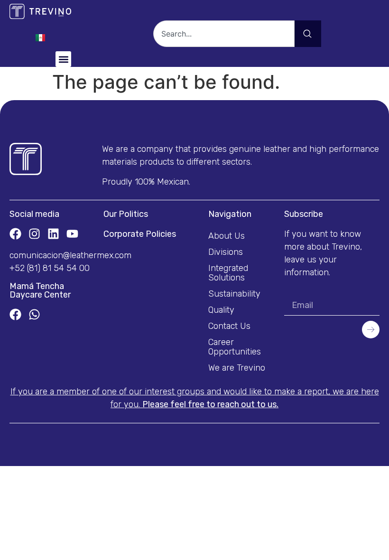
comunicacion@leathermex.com (70, 255)
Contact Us (229, 326)
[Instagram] (34, 234)
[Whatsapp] (34, 314)
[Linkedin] (53, 234)
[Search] (308, 33)
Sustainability (234, 294)
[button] (63, 59)
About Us (226, 236)
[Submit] (371, 329)
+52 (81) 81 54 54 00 (49, 268)
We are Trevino (236, 368)
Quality (221, 310)
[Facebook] (15, 234)
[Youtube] (72, 234)
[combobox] (224, 33)
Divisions (225, 252)
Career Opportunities (234, 347)
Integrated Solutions (228, 273)
